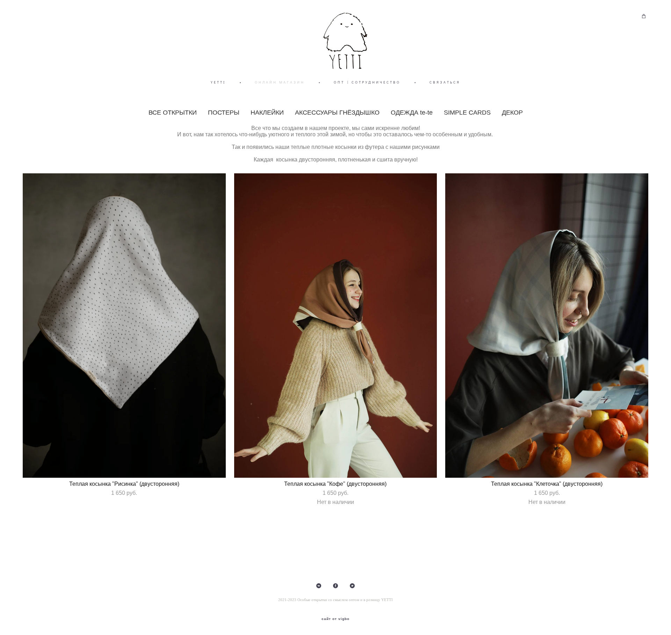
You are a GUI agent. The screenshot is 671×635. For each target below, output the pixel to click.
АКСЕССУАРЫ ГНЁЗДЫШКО (337, 112)
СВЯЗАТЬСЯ (445, 82)
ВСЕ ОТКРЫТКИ (173, 112)
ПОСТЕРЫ (223, 112)
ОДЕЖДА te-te (412, 112)
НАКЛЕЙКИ (267, 112)
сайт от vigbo (335, 619)
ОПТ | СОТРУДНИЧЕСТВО (367, 82)
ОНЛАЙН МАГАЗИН (280, 82)
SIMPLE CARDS (467, 112)
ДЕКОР (512, 112)
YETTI (218, 82)
